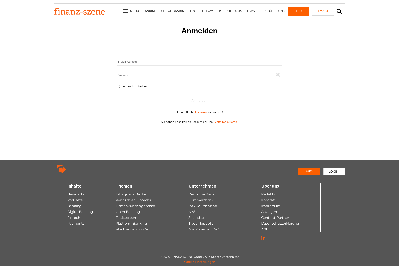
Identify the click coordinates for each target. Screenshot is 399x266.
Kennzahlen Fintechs (133, 200)
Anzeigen (269, 212)
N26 (191, 212)
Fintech (196, 11)
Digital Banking (173, 11)
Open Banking (128, 212)
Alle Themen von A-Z (133, 229)
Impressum (271, 206)
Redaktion (270, 194)
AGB (264, 229)
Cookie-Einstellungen (199, 262)
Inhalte (74, 186)
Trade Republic (200, 223)
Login (323, 11)
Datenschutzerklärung (280, 223)
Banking (149, 11)
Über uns (277, 11)
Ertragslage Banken (132, 194)
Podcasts (233, 11)
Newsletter (255, 11)
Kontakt (268, 200)
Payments (214, 11)
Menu (134, 11)
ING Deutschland (202, 206)
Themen (124, 186)
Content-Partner (275, 218)
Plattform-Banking (131, 223)
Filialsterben (126, 218)
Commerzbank (201, 200)
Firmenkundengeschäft (136, 206)
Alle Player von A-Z (203, 229)
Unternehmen (202, 186)
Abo (298, 11)
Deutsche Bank (201, 194)
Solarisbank (198, 218)
